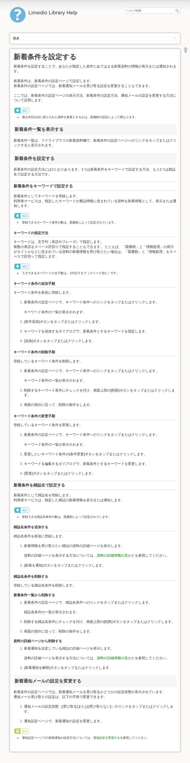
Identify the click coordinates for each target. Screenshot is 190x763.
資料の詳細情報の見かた (116, 555)
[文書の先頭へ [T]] (186, 49)
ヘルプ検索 (177, 10)
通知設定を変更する (106, 738)
